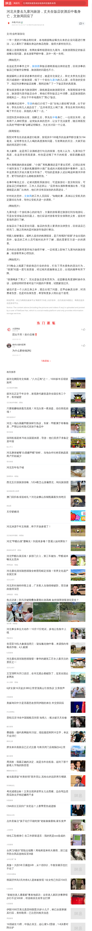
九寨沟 (53, 79)
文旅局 (28, 195)
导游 (29, 103)
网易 (8, 3)
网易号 (17, 3)
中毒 (54, 117)
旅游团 (36, 66)
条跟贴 (45, 360)
